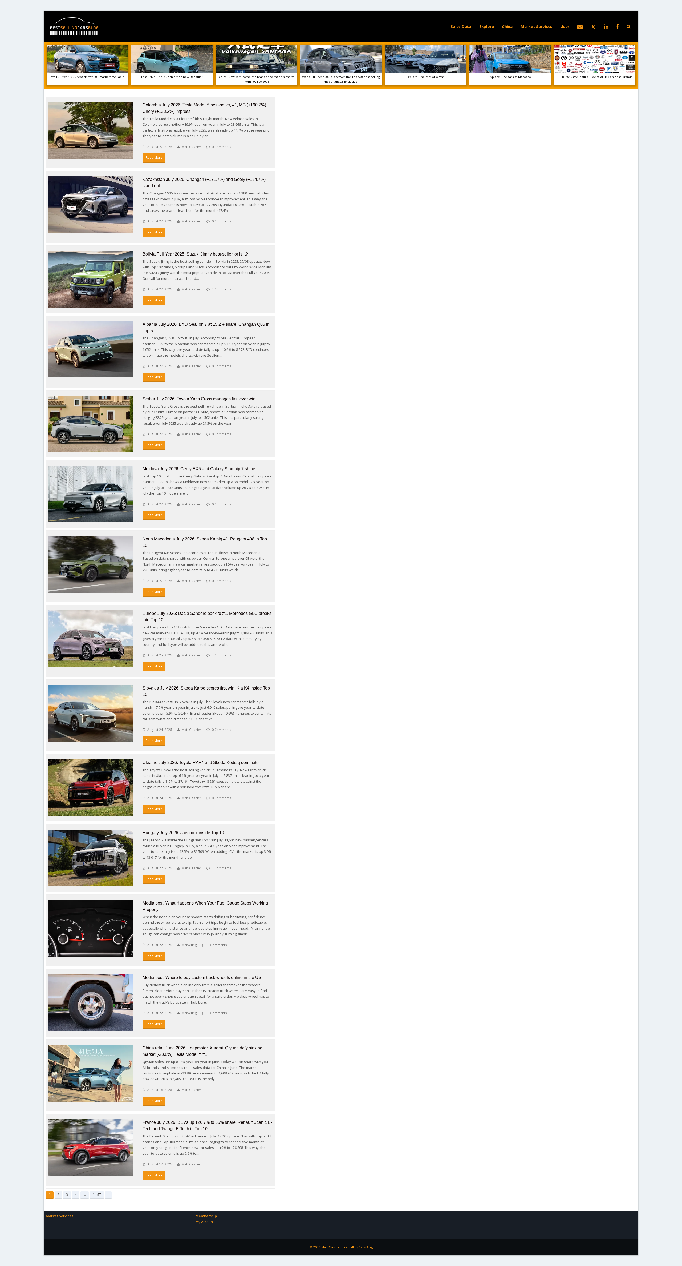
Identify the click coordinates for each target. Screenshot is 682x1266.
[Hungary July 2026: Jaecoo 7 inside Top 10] (90, 858)
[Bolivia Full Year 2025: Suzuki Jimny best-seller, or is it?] (90, 279)
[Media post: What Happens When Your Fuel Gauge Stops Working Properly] (90, 928)
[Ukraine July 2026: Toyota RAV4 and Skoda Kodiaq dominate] (90, 787)
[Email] (580, 26)
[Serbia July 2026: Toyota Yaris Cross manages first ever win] (90, 424)
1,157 (96, 1194)
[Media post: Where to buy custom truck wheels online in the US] (90, 1002)
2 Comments (221, 289)
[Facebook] (617, 26)
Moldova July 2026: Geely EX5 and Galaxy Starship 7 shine (199, 469)
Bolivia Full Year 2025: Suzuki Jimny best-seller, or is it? (195, 254)
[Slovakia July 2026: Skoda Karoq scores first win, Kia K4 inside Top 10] (90, 713)
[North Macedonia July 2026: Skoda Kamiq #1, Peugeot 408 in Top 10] (90, 564)
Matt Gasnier (191, 147)
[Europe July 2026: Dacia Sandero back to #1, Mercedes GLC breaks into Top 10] (90, 638)
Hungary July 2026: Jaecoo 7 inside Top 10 (183, 832)
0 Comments (221, 147)
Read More (154, 157)
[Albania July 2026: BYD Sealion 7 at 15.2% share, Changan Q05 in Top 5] (90, 349)
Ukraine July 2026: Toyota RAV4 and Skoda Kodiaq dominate (201, 762)
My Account (205, 1221)
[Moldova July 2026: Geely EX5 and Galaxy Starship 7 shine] (90, 494)
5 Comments (221, 655)
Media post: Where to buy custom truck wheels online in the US (202, 977)
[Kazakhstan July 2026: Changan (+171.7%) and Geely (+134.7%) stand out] (90, 204)
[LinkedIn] (606, 26)
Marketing (189, 945)
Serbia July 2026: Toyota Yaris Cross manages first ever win (199, 399)
